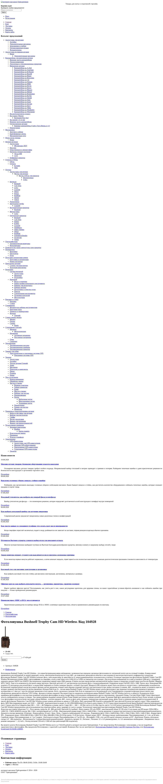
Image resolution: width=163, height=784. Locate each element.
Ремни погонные (16, 261)
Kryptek (17, 166)
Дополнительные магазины (20, 44)
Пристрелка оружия (12, 263)
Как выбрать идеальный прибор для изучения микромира (24, 511)
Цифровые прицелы (17, 158)
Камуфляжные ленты (18, 134)
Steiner (16, 198)
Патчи (16, 397)
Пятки (12, 371)
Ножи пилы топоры (12, 138)
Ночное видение (11, 142)
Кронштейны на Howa (22, 88)
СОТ (16, 156)
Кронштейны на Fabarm (23, 82)
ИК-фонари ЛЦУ (20, 146)
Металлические (20, 331)
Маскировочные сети (18, 136)
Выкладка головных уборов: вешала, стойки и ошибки (23, 480)
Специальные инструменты (24, 293)
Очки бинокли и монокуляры (21, 150)
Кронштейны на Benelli (23, 74)
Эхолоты (13, 451)
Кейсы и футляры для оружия (21, 413)
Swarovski (18, 238)
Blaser (12, 54)
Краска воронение (17, 379)
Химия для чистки (21, 407)
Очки (12, 339)
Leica (16, 188)
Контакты (9, 30)
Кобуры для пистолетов (19, 415)
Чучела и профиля (17, 437)
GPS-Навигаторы (16, 441)
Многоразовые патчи (27, 401)
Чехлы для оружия (17, 419)
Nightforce (18, 228)
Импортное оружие (17, 66)
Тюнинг (8, 357)
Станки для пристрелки (19, 265)
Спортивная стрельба (13, 327)
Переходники (15, 128)
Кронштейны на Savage (23, 104)
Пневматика (10, 250)
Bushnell (17, 184)
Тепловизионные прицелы (20, 349)
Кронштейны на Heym (22, 86)
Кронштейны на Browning (24, 78)
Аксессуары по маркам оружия (17, 52)
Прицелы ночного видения (20, 152)
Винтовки (13, 251)
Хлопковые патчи (25, 403)
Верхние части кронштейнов (21, 60)
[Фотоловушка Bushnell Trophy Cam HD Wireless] (5, 648)
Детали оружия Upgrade (19, 363)
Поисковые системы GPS (23, 355)
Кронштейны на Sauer (22, 102)
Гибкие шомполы (20, 387)
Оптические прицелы (18, 216)
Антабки (13, 42)
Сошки (12, 323)
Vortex (16, 240)
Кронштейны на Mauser (23, 90)
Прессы (17, 291)
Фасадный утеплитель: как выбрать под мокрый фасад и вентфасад (28, 497)
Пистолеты (14, 253)
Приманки (14, 435)
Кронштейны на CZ (21, 80)
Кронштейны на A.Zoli (23, 68)
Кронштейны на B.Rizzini (24, 72)
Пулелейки (18, 277)
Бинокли (13, 182)
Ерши (16, 389)
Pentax (16, 194)
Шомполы (18, 409)
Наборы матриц (20, 287)
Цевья (12, 375)
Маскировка (10, 130)
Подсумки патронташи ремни (16, 257)
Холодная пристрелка (18, 267)
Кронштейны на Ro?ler (23, 96)
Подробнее (5, 474)
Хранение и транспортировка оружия (19, 411)
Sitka (16, 168)
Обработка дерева (16, 381)
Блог (7, 24)
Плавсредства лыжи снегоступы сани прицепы (23, 248)
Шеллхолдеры (19, 297)
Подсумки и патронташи (19, 259)
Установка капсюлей (22, 295)
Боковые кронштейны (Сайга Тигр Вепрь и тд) (32, 126)
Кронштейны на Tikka (22, 108)
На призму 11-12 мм (17, 120)
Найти (4, 12)
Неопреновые (28, 178)
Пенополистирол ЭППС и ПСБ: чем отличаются (20, 600)
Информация (10, 669)
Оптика (8, 170)
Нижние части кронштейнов (20, 122)
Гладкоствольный (16, 271)
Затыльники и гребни (18, 46)
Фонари (13, 313)
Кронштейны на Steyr (22, 106)
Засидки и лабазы (16, 132)
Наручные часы (16, 309)
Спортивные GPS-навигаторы (25, 449)
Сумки (12, 303)
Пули (12, 255)
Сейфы (12, 417)
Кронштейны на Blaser (22, 76)
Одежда (13, 164)
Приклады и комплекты (19, 369)
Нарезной (13, 279)
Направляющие (20, 395)
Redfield (17, 196)
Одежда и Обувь (11, 160)
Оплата (8, 28)
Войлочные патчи (25, 399)
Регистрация (10, 18)
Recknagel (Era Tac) (21, 118)
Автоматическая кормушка (20, 244)
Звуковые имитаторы (18, 427)
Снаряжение (10, 305)
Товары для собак (12, 351)
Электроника (10, 439)
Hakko (16, 222)
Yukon (16, 200)
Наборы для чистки (21, 393)
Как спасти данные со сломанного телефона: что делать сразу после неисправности (34, 526)
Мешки (12, 319)
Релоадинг (9, 269)
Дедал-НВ (18, 154)
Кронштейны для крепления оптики (19, 58)
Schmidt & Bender (20, 236)
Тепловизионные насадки (19, 345)
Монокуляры (15, 212)
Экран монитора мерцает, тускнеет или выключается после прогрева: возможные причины (38, 555)
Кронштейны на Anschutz (24, 70)
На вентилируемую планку (20, 114)
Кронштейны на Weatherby (24, 110)
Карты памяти (24, 431)
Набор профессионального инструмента (29, 283)
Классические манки (18, 433)
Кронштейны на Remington (24, 94)
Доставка (8, 26)
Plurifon (17, 429)
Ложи (12, 365)
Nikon (16, 192)
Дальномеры (14, 202)
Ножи (12, 140)
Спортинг (13, 341)
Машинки (18, 275)
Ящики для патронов (18, 421)
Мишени (13, 329)
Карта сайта (9, 32)
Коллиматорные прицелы (19, 208)
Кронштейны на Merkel (23, 92)
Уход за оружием (11, 377)
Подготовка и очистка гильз (25, 289)
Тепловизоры (10, 343)
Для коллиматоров (17, 62)
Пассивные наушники (22, 337)
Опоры (12, 321)
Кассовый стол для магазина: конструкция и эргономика (24, 569)
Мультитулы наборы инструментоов (23, 307)
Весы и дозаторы (20, 281)
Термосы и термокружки (19, 311)
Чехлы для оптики (21, 174)
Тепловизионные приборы (20, 347)
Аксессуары (14, 144)
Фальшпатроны (16, 50)
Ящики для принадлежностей (21, 423)
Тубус (25, 180)
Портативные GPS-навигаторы (26, 447)
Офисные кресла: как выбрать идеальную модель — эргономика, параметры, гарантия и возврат (40, 584)
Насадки (13, 148)
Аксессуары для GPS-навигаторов (27, 443)
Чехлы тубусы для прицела (29, 176)
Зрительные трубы (17, 204)
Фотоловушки (15, 246)
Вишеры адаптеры (21, 385)
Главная (8, 22)
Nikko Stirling (19, 230)
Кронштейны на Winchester (24, 112)
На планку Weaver (17, 116)
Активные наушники (22, 335)
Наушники (14, 333)
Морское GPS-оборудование (25, 445)
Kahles (16, 224)
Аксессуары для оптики (19, 172)
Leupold (17, 190)
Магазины (14, 367)
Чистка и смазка (16, 383)
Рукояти (13, 373)
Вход (7, 16)
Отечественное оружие (18, 124)
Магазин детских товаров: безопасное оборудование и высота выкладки (30, 464)
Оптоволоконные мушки (19, 48)
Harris (16, 325)
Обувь (12, 162)
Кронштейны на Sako (22, 100)
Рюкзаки (13, 301)
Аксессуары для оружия (14, 40)
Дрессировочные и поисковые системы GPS (26, 353)
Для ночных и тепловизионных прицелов (25, 64)
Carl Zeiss (17, 186)
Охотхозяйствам (11, 242)
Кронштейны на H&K (22, 84)
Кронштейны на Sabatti (23, 98)
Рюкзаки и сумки (11, 299)
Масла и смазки (20, 391)
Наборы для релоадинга (23, 285)
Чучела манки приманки (14, 425)
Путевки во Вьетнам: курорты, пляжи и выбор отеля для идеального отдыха (32, 540)
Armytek (17, 315)
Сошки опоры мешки (13, 317)
